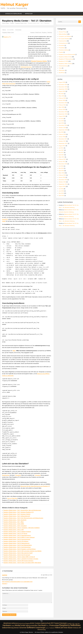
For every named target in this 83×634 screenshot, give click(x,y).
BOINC (32, 623)
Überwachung (41, 629)
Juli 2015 (61, 188)
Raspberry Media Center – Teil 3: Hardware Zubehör (16, 514)
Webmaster (62, 70)
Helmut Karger (14, 4)
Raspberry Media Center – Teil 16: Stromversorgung (16, 539)
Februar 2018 (62, 134)
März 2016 (61, 172)
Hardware (32, 32)
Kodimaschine (5, 475)
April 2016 (61, 170)
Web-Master (68, 628)
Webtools (76, 627)
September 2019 (63, 114)
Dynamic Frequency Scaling (39, 61)
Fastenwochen (62, 41)
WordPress (62, 72)
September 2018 (63, 129)
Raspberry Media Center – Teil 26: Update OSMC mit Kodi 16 (19, 556)
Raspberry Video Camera (65, 63)
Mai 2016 (61, 168)
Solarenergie (40, 628)
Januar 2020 (62, 109)
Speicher (47, 627)
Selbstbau (49, 32)
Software (31, 627)
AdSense (14, 623)
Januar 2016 (62, 177)
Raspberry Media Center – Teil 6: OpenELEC (14, 520)
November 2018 (63, 125)
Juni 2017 (61, 150)
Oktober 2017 (62, 141)
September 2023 (63, 89)
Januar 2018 (62, 136)
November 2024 (63, 84)
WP (80, 628)
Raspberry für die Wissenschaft (67, 54)
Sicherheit (22, 628)
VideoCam (59, 627)
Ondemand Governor (26, 67)
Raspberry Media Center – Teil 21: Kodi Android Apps (17, 547)
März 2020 (61, 107)
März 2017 (61, 157)
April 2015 (61, 195)
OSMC (4, 221)
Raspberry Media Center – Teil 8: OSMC (13, 523)
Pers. (47, 625)
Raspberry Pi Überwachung (66, 59)
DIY (52, 623)
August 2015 (62, 186)
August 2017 (62, 145)
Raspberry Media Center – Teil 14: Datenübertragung (17, 535)
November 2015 (63, 179)
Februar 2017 (62, 159)
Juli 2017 (61, 148)
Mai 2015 (61, 193)
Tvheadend (18, 475)
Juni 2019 (61, 120)
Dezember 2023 (63, 86)
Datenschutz (46, 623)
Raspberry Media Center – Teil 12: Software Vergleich (17, 531)
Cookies (38, 623)
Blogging (27, 623)
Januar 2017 (62, 161)
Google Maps (77, 623)
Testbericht (51, 627)
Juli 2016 (61, 166)
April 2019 (61, 123)
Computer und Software (65, 36)
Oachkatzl (42, 625)
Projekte (12, 23)
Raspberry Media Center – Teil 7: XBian (13, 522)
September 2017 (63, 143)
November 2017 (63, 139)
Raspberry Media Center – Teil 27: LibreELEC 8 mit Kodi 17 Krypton (20, 558)
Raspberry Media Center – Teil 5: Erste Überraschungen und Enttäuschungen (23, 518)
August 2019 (62, 116)
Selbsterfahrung (7, 628)
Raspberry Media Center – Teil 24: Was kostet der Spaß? (18, 553)
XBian (14, 350)
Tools (60, 68)
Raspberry (44, 32)
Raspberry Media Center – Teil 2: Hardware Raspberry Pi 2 (18, 512)
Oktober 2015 (62, 182)
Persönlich (61, 45)
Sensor (16, 628)
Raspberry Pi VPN (63, 61)
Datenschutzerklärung (13, 13)
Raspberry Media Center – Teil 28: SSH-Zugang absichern (18, 560)
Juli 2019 (61, 118)
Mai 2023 (61, 93)
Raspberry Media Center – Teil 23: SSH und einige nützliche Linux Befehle (22, 551)
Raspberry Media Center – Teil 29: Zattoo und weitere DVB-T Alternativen (22, 562)
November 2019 (63, 111)
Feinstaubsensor (63, 43)
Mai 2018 (61, 132)
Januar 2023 (62, 100)
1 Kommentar (18, 29)
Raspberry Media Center (21, 23)
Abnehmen (7, 623)
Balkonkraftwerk (63, 34)
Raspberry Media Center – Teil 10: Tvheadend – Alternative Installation (21, 527)
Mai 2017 (61, 152)
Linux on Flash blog (12, 498)
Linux (12, 625)
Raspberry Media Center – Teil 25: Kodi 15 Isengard (16, 554)
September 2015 (63, 184)
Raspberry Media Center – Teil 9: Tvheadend (15, 525)
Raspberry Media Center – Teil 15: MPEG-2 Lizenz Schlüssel (19, 537)
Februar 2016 (62, 175)
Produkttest (62, 47)
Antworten (4, 583)
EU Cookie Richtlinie (64, 38)
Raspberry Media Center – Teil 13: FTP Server (15, 533)
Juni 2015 (61, 191)
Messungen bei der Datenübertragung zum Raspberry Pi (35, 486)
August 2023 (62, 91)
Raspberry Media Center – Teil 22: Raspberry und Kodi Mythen (19, 549)
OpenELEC (5, 219)
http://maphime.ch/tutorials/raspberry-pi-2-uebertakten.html (17, 581)
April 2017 (61, 154)
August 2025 (62, 82)
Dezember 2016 (63, 163)
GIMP (73, 623)
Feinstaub (63, 623)
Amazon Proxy (62, 32)
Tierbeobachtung (63, 65)
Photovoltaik (54, 625)
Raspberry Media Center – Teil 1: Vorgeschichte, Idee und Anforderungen (22, 510)
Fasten (56, 623)
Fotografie (69, 623)
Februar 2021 (62, 105)
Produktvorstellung (63, 50)
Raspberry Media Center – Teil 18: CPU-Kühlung (15, 541)
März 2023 (61, 96)
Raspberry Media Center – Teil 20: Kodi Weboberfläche (17, 545)
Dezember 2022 (63, 102)
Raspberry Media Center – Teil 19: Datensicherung (16, 543)
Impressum (29, 13)
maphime (4, 575)
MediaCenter (38, 32)
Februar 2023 (62, 98)
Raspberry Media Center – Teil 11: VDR (13, 529)
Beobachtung (21, 623)
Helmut (4, 29)
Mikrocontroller (31, 625)
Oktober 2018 (62, 127)
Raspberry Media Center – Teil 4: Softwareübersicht (16, 516)
